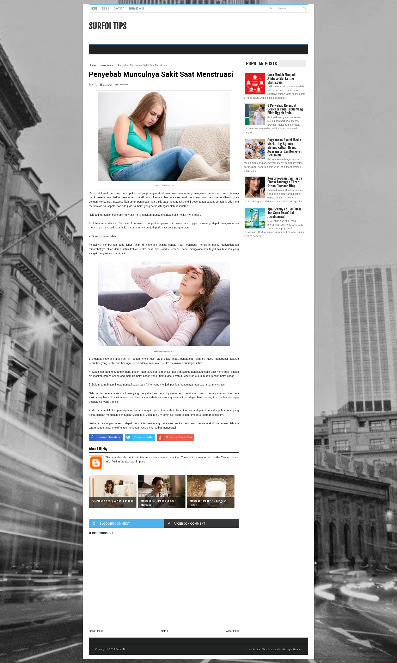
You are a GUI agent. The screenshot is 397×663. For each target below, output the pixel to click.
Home (94, 8)
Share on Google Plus (179, 437)
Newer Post (96, 630)
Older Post (232, 630)
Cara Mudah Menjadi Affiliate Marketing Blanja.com (281, 78)
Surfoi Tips (108, 26)
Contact (119, 8)
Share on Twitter (143, 437)
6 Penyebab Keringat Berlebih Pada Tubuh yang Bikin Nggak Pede (285, 109)
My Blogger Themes (290, 649)
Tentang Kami (136, 8)
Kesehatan (123, 84)
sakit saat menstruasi (109, 193)
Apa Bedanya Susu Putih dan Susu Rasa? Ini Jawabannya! (284, 213)
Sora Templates (265, 649)
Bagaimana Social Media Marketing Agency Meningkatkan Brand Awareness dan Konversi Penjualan (284, 147)
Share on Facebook (109, 437)
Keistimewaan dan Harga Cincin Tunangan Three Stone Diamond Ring (284, 182)
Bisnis (105, 8)
